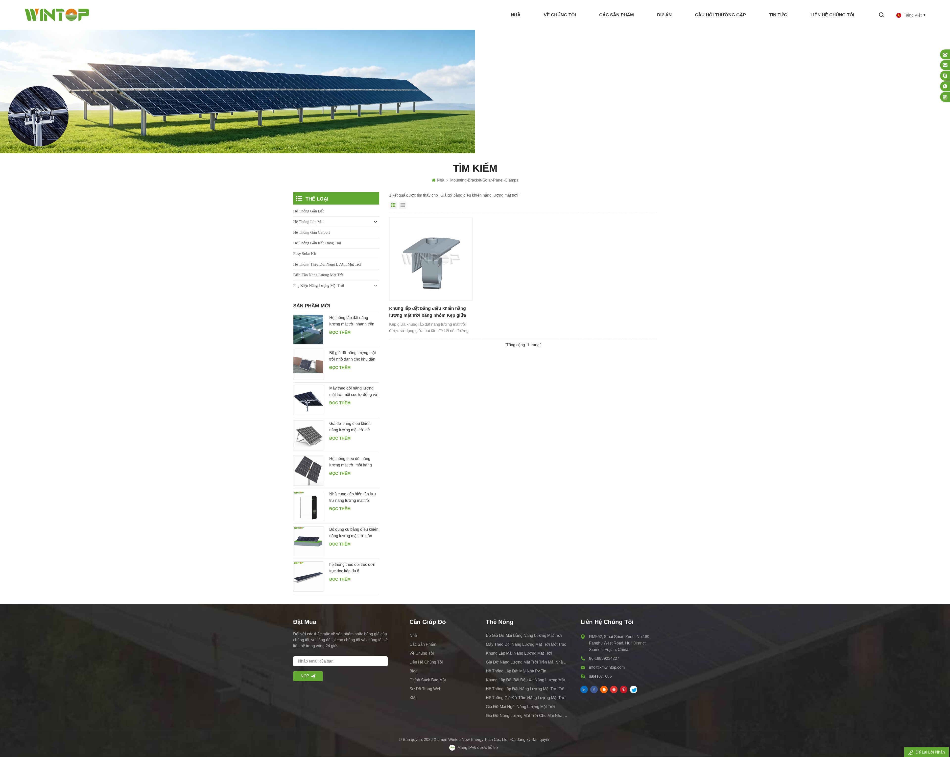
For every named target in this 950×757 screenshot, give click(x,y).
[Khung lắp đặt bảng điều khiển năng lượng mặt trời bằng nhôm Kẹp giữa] (431, 258)
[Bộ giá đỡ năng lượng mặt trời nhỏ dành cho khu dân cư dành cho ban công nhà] (308, 365)
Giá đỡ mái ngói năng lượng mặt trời (520, 707)
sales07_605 (600, 676)
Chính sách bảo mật (427, 680)
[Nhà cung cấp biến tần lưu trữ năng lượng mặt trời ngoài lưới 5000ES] (308, 506)
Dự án (664, 14)
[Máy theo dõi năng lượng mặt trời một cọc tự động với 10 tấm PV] (308, 400)
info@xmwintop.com (607, 667)
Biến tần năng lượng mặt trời (318, 275)
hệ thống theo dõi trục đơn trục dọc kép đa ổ (352, 567)
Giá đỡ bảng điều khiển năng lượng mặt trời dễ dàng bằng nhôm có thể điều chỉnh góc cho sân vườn (350, 427)
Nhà (516, 14)
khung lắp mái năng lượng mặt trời (519, 653)
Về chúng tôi (560, 14)
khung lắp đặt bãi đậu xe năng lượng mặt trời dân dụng (528, 680)
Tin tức (778, 14)
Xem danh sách (402, 205)
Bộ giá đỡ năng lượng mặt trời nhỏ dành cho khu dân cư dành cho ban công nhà (352, 357)
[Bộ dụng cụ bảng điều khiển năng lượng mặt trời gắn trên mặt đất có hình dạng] (308, 541)
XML (413, 698)
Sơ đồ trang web (425, 689)
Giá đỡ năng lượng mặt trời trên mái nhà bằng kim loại (528, 662)
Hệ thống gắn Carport (311, 232)
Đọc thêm (340, 332)
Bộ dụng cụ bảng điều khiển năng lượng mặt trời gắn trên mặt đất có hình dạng (354, 533)
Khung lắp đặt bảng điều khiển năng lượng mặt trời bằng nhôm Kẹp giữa (427, 312)
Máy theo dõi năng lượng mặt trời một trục (526, 644)
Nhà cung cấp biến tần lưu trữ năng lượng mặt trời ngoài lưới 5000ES (352, 498)
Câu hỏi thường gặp (720, 14)
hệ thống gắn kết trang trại (317, 243)
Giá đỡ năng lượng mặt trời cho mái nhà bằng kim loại (528, 715)
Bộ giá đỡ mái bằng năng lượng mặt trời (524, 635)
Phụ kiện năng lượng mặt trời (318, 285)
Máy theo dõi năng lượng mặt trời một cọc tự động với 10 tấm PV (354, 392)
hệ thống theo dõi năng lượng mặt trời (327, 264)
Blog (413, 671)
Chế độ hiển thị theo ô (393, 205)
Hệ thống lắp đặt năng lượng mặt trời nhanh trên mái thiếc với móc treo (351, 321)
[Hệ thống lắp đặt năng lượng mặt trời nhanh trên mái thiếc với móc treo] (308, 329)
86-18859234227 (604, 658)
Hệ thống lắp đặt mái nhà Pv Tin (516, 671)
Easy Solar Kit (304, 254)
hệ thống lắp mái (308, 222)
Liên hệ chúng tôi (832, 14)
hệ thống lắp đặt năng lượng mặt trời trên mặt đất (528, 689)
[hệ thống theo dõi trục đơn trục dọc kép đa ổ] (308, 576)
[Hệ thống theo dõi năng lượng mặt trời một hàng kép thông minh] (308, 470)
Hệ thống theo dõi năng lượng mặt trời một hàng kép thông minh (350, 462)
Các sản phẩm (616, 14)
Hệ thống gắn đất (308, 211)
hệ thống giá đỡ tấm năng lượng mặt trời (526, 698)
